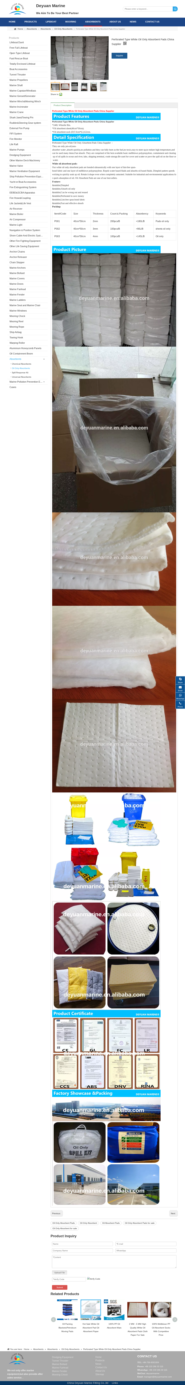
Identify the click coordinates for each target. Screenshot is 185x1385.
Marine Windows (18, 310)
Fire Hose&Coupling (20, 198)
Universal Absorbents (21, 377)
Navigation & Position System (25, 230)
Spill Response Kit (20, 372)
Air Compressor (18, 219)
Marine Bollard (17, 273)
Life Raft (14, 144)
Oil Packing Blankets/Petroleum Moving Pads (67, 1327)
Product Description (63, 105)
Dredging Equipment (20, 155)
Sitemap (99, 1374)
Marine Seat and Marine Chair (25, 305)
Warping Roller (17, 343)
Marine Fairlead (18, 289)
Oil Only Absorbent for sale (64, 1228)
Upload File (59, 1272)
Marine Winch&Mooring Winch (25, 101)
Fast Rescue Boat (19, 58)
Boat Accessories (18, 69)
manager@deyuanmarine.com (158, 1377)
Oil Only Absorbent (88, 1223)
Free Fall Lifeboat (19, 48)
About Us (115, 21)
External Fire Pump (19, 128)
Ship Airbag (16, 332)
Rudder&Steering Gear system (25, 123)
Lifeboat (51, 21)
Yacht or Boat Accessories (23, 182)
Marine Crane (17, 112)
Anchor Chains (17, 251)
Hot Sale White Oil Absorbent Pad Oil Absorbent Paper (91, 1327)
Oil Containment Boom (21, 353)
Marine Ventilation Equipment (25, 171)
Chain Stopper (17, 262)
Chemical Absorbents (21, 364)
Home (12, 21)
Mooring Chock (17, 316)
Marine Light (16, 225)
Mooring (70, 21)
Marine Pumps (17, 150)
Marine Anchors (18, 268)
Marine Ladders (18, 300)
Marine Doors (16, 284)
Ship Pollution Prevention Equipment (28, 176)
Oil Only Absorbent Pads (63, 1223)
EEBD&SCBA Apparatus (22, 192)
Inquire (119, 55)
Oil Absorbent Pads (111, 1223)
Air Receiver (16, 209)
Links (115, 1383)
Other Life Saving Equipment (24, 246)
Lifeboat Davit (17, 42)
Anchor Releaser (18, 257)
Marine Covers (17, 278)
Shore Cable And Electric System (27, 235)
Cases (13, 387)
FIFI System (16, 133)
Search (175, 9)
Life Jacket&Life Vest (20, 203)
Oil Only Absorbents (21, 368)
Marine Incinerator (19, 107)
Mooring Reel (16, 321)
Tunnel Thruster (18, 74)
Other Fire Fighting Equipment (25, 241)
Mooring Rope (17, 327)
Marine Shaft (16, 85)
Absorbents (92, 21)
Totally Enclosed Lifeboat (22, 64)
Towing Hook (16, 337)
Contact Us (152, 21)
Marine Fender (17, 294)
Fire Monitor (16, 139)
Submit (60, 1287)
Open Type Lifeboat (20, 53)
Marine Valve (16, 166)
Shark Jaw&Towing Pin (21, 117)
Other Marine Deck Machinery (25, 160)
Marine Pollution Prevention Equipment (29, 382)
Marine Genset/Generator (22, 96)
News (133, 21)
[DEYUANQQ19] (17, 8)
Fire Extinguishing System (23, 187)
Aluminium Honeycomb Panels (25, 348)
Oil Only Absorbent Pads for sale (140, 1223)
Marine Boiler (16, 214)
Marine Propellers (19, 80)
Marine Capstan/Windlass (23, 90)
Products (30, 21)
